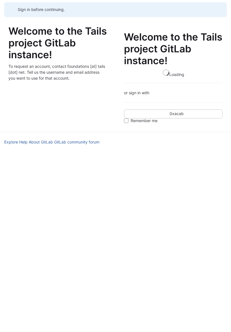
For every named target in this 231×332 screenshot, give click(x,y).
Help (23, 142)
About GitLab (41, 142)
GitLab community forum (76, 142)
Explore (11, 142)
